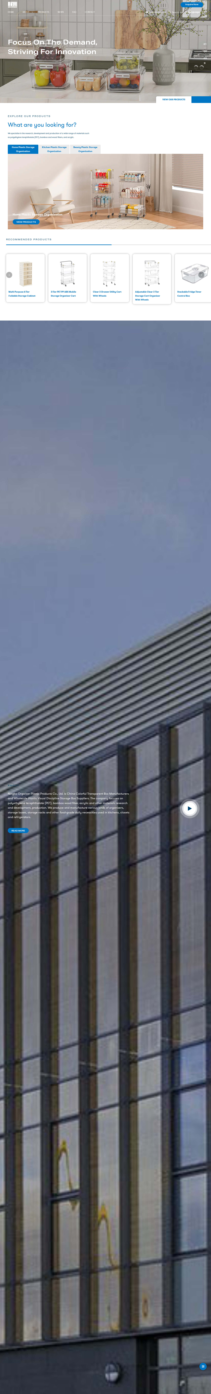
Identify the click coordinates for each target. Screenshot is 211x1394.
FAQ (74, 12)
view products (26, 222)
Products (43, 12)
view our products (173, 99)
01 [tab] (205, 44)
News (61, 12)
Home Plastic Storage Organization (38, 214)
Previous (4, 51)
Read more (18, 831)
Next (206, 51)
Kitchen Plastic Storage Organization (47, 14)
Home (11, 12)
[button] (9, 275)
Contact (90, 12)
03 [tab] (205, 58)
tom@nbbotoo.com (157, 12)
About (26, 12)
